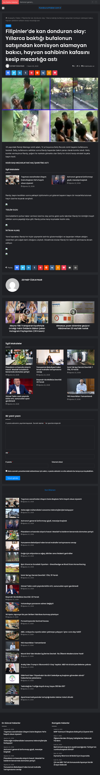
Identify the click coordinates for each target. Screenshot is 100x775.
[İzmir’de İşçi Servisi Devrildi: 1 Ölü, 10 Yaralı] (80, 357)
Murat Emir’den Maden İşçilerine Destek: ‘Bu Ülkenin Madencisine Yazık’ (52, 653)
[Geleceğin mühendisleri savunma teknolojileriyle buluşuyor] (12, 513)
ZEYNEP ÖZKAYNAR (17, 66)
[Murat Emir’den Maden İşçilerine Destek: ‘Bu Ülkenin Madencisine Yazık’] (12, 657)
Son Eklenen (50, 490)
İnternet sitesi (57, 462)
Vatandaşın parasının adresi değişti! (37, 603)
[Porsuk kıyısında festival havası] (12, 624)
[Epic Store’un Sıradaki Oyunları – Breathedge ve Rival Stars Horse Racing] (12, 567)
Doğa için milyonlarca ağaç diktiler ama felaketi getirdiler (47, 553)
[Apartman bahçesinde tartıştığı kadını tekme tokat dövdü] (12, 700)
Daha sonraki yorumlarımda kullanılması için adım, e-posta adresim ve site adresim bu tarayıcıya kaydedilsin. (51, 471)
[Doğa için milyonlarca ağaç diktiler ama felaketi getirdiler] (12, 556)
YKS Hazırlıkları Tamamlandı (79, 396)
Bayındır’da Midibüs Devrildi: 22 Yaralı (49, 380)
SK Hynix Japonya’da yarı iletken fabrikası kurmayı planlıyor (32, 614)
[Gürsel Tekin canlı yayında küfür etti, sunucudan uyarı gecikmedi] (19, 386)
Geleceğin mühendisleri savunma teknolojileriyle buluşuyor (47, 510)
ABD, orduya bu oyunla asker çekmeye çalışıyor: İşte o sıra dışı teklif (51, 632)
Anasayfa (11, 18)
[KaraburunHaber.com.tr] (50, 7)
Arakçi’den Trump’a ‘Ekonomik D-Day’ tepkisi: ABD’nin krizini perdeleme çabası (56, 664)
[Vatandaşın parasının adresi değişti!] (12, 606)
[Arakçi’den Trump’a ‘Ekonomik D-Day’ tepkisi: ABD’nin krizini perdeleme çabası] (12, 667)
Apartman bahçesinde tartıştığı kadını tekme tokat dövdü (47, 697)
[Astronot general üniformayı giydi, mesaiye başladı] (58, 179)
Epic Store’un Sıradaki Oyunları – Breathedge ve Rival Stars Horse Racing (53, 564)
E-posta (9, 462)
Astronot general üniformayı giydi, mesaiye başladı (39, 2)
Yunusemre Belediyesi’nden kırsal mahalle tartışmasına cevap (48, 369)
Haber (18, 18)
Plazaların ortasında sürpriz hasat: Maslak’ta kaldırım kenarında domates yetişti (18, 369)
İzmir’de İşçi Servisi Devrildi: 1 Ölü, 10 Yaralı (80, 368)
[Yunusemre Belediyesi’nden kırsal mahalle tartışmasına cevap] (50, 357)
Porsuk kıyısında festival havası (35, 621)
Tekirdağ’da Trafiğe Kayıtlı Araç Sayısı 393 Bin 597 (43, 686)
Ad (7, 453)
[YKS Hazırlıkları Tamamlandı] (80, 386)
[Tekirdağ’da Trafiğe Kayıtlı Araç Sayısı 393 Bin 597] (12, 689)
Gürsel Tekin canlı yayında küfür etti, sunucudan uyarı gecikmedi (18, 398)
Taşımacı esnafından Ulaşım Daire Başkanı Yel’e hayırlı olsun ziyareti (33, 180)
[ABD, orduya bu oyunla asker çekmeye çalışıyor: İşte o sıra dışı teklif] (12, 635)
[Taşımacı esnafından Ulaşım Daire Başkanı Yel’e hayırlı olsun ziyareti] (12, 179)
